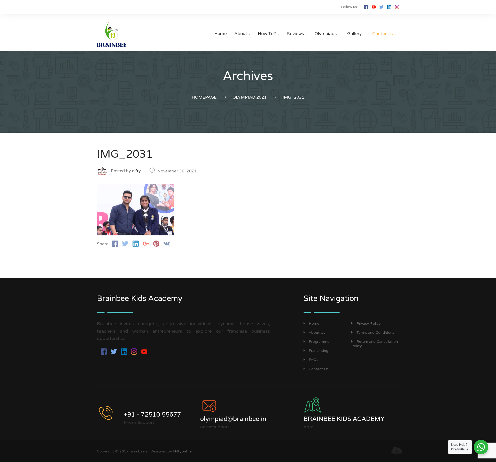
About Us (317, 332)
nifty (136, 170)
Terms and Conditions (375, 332)
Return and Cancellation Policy (374, 343)
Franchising (318, 350)
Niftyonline (182, 451)
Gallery (356, 33)
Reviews (296, 33)
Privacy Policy (369, 323)
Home (220, 33)
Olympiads (327, 33)
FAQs (313, 359)
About (242, 33)
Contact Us (384, 33)
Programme (319, 341)
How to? (268, 33)
